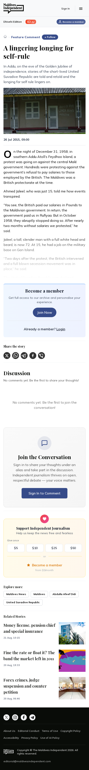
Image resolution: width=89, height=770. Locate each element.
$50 (73, 548)
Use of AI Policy (49, 737)
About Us (9, 730)
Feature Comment (25, 37)
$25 (54, 548)
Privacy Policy (29, 737)
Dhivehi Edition (12, 21)
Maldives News (16, 594)
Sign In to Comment (44, 493)
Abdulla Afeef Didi (64, 594)
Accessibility (11, 737)
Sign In (65, 8)
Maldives (39, 594)
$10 (35, 548)
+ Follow (50, 37)
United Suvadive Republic (23, 602)
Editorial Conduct (28, 730)
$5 (16, 548)
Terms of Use (50, 730)
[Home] (5, 36)
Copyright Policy (70, 730)
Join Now (44, 312)
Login (60, 329)
